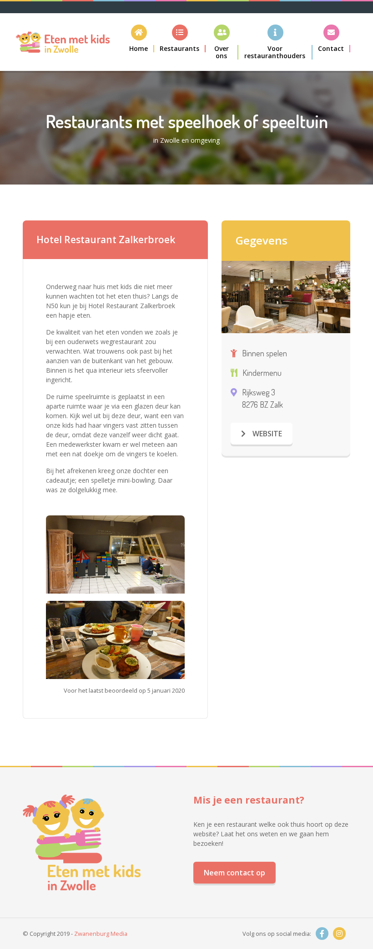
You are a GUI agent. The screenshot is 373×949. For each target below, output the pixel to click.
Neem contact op (234, 873)
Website (266, 434)
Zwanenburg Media (100, 933)
